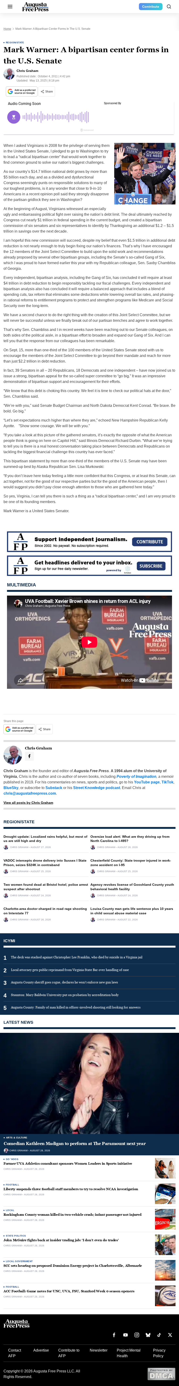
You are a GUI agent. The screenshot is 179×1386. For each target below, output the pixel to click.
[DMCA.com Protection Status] (161, 1374)
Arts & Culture (17, 1137)
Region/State (15, 42)
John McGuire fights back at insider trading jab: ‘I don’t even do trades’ (61, 1240)
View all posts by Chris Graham (28, 802)
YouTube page (147, 782)
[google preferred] (22, 91)
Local (10, 1210)
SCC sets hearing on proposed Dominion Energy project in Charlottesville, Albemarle (72, 1266)
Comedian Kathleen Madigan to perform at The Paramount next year (74, 1143)
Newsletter (98, 1350)
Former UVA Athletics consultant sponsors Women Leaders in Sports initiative (67, 1163)
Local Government (19, 1261)
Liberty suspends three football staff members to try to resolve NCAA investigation (70, 1189)
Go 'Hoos (12, 1159)
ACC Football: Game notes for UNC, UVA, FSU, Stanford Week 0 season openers (68, 1291)
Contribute (150, 6)
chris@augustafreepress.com (29, 793)
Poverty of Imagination (136, 776)
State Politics (16, 1235)
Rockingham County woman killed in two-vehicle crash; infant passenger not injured (72, 1214)
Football (12, 1184)
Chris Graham (19, 847)
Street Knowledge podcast (96, 788)
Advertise (41, 1350)
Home (7, 28)
